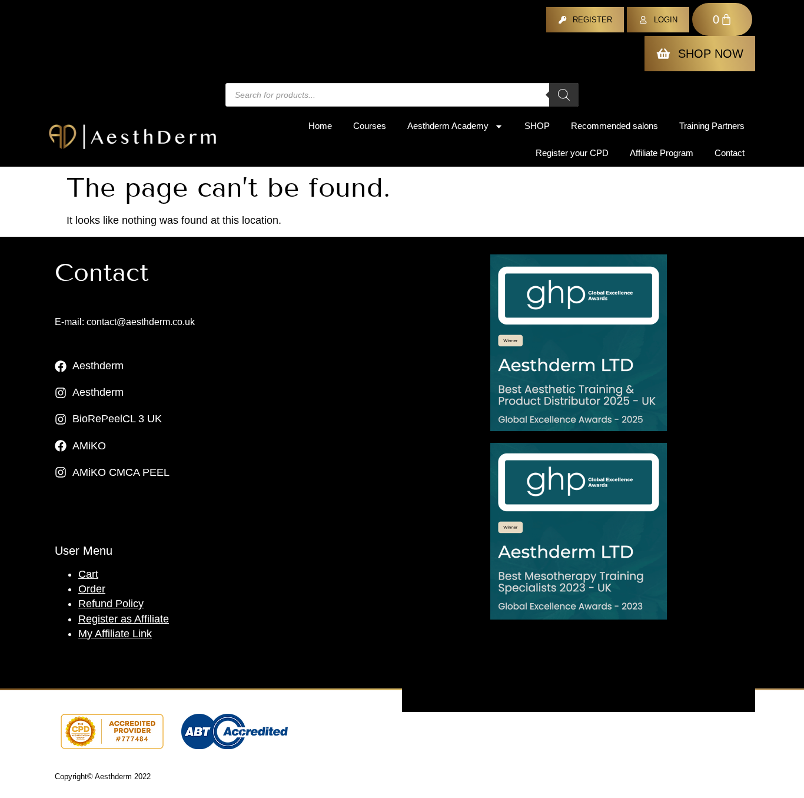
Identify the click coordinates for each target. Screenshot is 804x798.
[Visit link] (578, 342)
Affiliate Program (661, 153)
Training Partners (712, 126)
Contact (730, 153)
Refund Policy (111, 604)
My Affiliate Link (115, 634)
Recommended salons (614, 126)
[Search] (564, 95)
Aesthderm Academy (448, 126)
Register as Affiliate (123, 619)
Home (320, 126)
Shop (537, 126)
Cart (88, 574)
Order (91, 589)
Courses (369, 126)
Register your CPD (572, 153)
